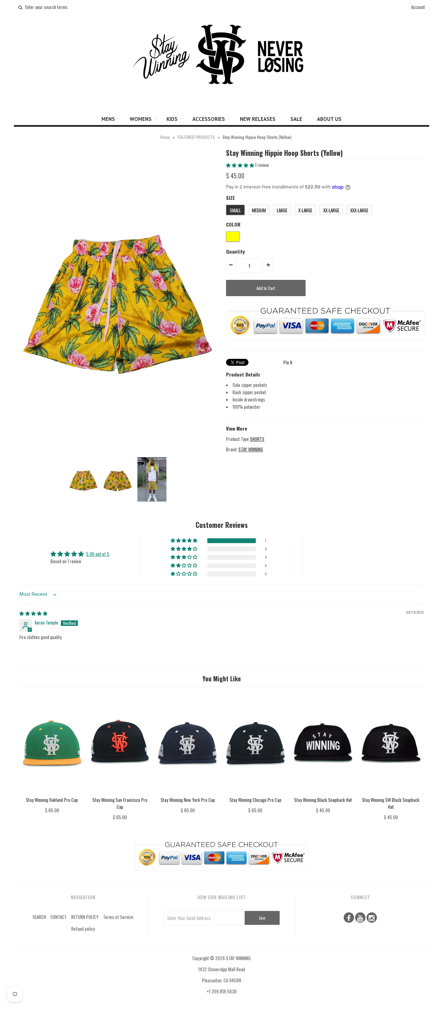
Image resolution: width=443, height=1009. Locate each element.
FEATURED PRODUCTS (196, 137)
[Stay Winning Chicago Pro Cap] (255, 792)
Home (165, 137)
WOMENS (141, 119)
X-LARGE (305, 210)
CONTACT (59, 916)
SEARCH (39, 916)
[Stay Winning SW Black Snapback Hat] (391, 792)
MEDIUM (259, 210)
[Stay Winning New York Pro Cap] (187, 792)
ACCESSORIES (208, 119)
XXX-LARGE (359, 210)
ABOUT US (329, 119)
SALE (296, 119)
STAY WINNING (250, 449)
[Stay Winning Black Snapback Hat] (323, 792)
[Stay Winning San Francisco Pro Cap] (120, 792)
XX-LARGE (331, 210)
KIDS (172, 119)
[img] (33, 613)
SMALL (235, 210)
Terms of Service (118, 916)
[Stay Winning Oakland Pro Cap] (52, 792)
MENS (108, 119)
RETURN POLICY (85, 916)
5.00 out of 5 (97, 553)
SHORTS (257, 438)
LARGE (282, 210)
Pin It (287, 362)
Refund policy (83, 928)
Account (418, 6)
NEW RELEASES (257, 119)
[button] (240, 164)
